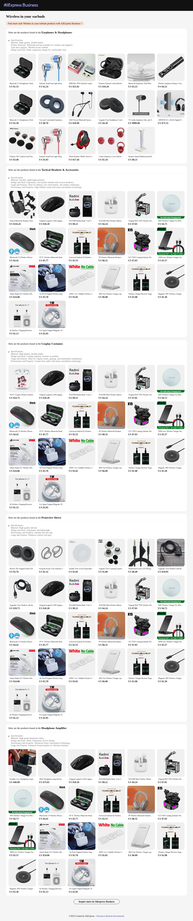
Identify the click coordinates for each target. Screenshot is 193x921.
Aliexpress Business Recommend (110, 916)
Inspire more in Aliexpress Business (97, 901)
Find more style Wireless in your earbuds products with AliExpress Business (44, 23)
